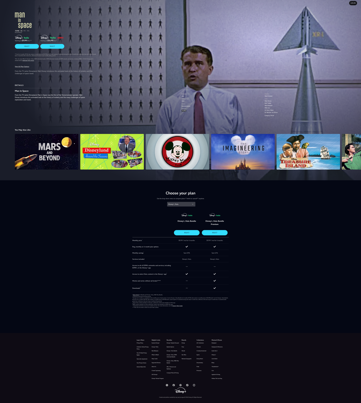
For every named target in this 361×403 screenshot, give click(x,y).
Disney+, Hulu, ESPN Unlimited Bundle (172, 356)
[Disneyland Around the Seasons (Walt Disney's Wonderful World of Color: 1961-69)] (112, 152)
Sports (198, 354)
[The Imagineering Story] (243, 152)
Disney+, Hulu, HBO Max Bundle (173, 362)
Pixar (183, 347)
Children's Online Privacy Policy (143, 348)
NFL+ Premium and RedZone (171, 368)
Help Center (155, 358)
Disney (183, 343)
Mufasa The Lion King (217, 378)
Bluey (213, 362)
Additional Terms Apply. (28, 60)
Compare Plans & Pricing (173, 372)
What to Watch (155, 354)
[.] (167, 385)
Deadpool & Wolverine (217, 347)
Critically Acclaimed (201, 350)
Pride (198, 366)
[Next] (357, 151)
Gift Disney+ (155, 374)
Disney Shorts (200, 358)
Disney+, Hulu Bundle (172, 350)
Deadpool (214, 343)
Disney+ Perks (155, 347)
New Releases (155, 350)
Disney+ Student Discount (173, 343)
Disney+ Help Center (177, 305)
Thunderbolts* (215, 366)
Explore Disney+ (156, 343)
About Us (154, 366)
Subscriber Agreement (142, 359)
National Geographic (186, 358)
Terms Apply (136, 294)
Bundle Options (170, 347)
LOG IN (353, 3)
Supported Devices (156, 362)
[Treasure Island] (308, 152)
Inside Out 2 (214, 350)
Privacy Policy (140, 343)
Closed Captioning (156, 370)
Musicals (199, 347)
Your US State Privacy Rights (142, 354)
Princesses (199, 370)
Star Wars (184, 354)
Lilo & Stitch (214, 358)
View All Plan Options (22, 66)
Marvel (183, 350)
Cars (213, 370)
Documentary (200, 362)
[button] (158, 340)
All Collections (200, 343)
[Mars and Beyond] (46, 152)
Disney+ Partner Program (158, 378)
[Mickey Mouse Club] (177, 152)
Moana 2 (214, 354)
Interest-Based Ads (141, 366)
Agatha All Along (216, 374)
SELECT (26, 46)
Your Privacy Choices (141, 363)
